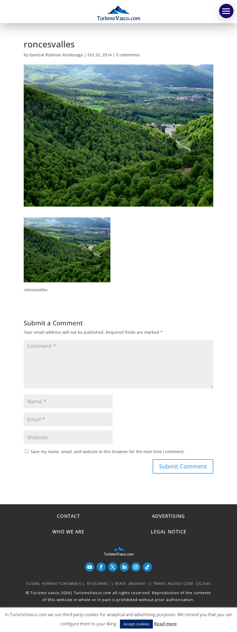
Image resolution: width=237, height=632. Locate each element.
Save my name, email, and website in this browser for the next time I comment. (108, 451)
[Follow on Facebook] (101, 567)
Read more (165, 624)
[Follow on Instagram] (135, 567)
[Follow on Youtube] (89, 567)
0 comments (128, 55)
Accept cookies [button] (136, 624)
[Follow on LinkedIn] (124, 567)
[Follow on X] (112, 567)
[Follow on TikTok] (147, 567)
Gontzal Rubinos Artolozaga (56, 55)
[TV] (226, 11)
